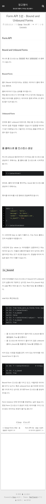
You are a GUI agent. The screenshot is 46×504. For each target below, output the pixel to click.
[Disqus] (23, 462)
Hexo (14, 497)
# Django (19, 422)
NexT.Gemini (33, 497)
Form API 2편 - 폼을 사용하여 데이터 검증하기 (34, 429)
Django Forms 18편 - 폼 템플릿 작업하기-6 (11, 429)
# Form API (26, 422)
